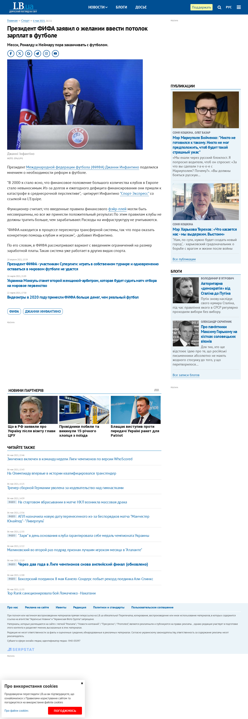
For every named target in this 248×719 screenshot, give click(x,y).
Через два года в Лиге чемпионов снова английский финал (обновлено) (78, 564)
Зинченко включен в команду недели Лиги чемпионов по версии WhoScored (70, 458)
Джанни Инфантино (43, 311)
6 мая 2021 (39, 20)
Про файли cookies (16, 710)
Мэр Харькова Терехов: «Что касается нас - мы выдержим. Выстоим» (205, 232)
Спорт (25, 20)
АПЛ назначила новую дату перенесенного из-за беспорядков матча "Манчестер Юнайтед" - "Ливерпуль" (78, 518)
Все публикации (184, 259)
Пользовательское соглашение (152, 607)
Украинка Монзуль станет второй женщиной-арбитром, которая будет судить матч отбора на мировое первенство (82, 283)
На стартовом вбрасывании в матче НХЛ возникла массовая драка (68, 502)
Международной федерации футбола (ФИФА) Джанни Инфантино (82, 167)
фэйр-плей (117, 208)
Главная (12, 20)
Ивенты (61, 607)
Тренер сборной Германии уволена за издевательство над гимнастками (65, 487)
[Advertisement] (84, 352)
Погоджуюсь (65, 710)
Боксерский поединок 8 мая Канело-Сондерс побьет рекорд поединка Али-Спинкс (81, 578)
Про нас (12, 607)
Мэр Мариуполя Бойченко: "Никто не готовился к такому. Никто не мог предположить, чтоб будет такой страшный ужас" (204, 145)
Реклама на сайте (37, 607)
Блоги (121, 7)
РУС (229, 7)
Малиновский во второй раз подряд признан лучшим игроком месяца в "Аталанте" (74, 549)
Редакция (79, 607)
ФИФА (14, 311)
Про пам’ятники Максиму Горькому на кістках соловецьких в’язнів (219, 334)
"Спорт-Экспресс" (134, 193)
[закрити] (82, 683)
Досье (141, 7)
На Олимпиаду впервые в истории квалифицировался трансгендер (61, 473)
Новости (96, 7)
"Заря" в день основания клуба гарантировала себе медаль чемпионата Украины (79, 535)
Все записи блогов (186, 375)
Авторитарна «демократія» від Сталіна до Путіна (216, 288)
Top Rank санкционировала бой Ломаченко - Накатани (51, 593)
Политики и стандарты (108, 607)
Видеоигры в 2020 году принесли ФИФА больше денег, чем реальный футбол (73, 297)
